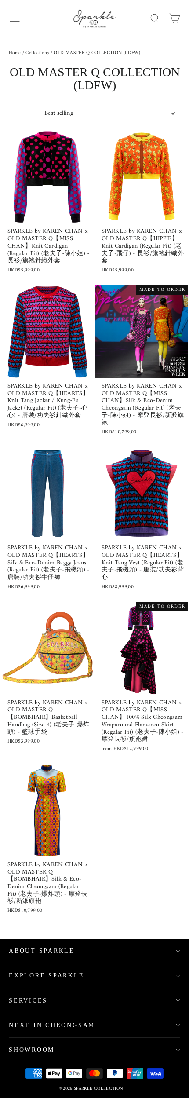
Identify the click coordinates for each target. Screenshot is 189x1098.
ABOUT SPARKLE (42, 951)
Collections (37, 53)
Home (15, 53)
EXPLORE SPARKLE (46, 975)
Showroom (32, 1050)
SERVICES (28, 1000)
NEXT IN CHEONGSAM (52, 1025)
